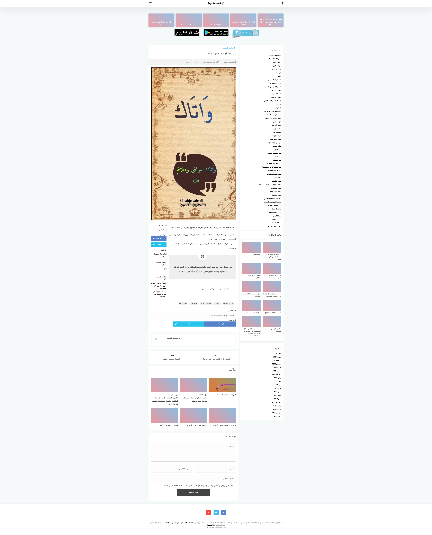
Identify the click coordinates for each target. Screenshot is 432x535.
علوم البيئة (277, 177)
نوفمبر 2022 (277, 406)
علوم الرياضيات (276, 188)
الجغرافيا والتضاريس (274, 80)
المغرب (217, 303)
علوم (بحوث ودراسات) (274, 174)
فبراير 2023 (277, 395)
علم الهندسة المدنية (274, 163)
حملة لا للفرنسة (275, 139)
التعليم (278, 76)
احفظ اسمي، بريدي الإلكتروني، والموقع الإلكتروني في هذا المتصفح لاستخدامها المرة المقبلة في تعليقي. (198, 485)
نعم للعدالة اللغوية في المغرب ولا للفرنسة (178, 522)
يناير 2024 (277, 360)
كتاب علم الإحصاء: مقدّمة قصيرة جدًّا (161, 23)
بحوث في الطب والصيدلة (272, 111)
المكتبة (278, 108)
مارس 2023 (277, 392)
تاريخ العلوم (277, 122)
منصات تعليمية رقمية (274, 226)
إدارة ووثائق (277, 66)
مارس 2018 (277, 416)
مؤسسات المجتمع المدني (272, 198)
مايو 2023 (278, 385)
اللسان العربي (276, 90)
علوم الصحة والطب (275, 191)
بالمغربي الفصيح (206, 303)
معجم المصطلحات (275, 212)
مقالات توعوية (276, 219)
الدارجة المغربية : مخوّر (188, 24)
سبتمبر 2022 (276, 413)
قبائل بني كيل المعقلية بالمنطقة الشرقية (243, 23)
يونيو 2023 (277, 381)
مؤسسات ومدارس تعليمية (272, 202)
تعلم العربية (277, 129)
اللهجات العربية (276, 94)
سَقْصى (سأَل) (216, 24)
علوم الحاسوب (276, 181)
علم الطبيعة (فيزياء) (274, 153)
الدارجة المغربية (228, 48)
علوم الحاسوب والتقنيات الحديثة (270, 184)
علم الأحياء (277, 149)
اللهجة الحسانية (275, 97)
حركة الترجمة (276, 136)
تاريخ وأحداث (276, 125)
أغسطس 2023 (276, 374)
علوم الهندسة (276, 195)
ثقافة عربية (277, 132)
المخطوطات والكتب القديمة (271, 101)
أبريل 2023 (277, 388)
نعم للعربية (183, 303)
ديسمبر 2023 (276, 364)
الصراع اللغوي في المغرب (273, 87)
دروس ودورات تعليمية (274, 142)
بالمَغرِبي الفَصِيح (229, 62)
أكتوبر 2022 (277, 409)
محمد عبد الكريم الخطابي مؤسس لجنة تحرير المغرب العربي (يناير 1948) (270, 22)
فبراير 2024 (277, 357)
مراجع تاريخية (276, 209)
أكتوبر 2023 (277, 367)
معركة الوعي (277, 216)
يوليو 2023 (277, 378)
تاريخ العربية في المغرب (273, 118)
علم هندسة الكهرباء (274, 170)
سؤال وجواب (277, 146)
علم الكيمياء (277, 160)
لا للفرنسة (194, 303)
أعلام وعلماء (277, 62)
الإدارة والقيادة (276, 69)
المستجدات (277, 104)
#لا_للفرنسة (211, 525)
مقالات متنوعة (276, 223)
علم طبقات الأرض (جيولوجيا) (271, 167)
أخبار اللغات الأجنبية (274, 55)
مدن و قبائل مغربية (274, 205)
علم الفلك (277, 156)
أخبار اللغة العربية (275, 59)
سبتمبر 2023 (276, 371)
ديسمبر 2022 (276, 402)
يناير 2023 (277, 399)
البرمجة (278, 73)
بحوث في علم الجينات (273, 115)
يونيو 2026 (277, 353)
